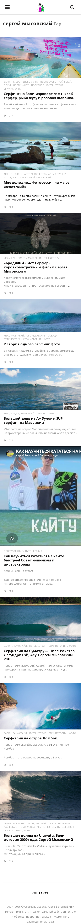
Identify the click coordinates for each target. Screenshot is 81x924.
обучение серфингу (16, 85)
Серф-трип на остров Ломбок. (31, 738)
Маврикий (34, 258)
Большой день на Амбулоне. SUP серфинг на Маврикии (33, 420)
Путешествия (54, 85)
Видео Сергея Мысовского (39, 82)
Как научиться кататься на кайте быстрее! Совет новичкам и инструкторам (34, 560)
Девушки (60, 174)
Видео (16, 82)
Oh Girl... (16, 174)
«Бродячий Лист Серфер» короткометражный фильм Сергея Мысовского (36, 267)
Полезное (37, 85)
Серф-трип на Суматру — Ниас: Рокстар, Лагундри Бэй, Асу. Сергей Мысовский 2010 (40, 654)
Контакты (40, 893)
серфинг (62, 285)
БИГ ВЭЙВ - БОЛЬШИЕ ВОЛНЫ (53, 823)
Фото (7, 177)
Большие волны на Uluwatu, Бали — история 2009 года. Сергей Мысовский (38, 837)
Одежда (52, 335)
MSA (6, 258)
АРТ (50, 174)
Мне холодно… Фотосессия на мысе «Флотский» (36, 184)
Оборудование (35, 335)
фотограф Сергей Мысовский (32, 177)
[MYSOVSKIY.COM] (40, 7)
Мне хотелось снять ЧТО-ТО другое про (30, 285)
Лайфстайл (66, 82)
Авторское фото (35, 174)
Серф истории (13, 89)
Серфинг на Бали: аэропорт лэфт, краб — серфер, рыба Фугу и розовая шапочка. (40, 95)
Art (6, 174)
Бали (7, 82)
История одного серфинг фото (32, 344)
